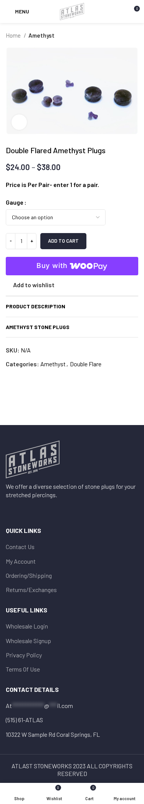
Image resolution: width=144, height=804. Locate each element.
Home (14, 35)
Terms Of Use (23, 669)
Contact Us (20, 546)
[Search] (120, 11)
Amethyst (41, 35)
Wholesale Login (27, 626)
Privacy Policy (24, 654)
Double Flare (85, 363)
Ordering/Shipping (29, 575)
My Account (21, 561)
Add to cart (63, 241)
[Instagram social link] (21, 509)
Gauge (14, 202)
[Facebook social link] (11, 509)
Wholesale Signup (28, 640)
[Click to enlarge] (19, 122)
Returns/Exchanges (31, 589)
